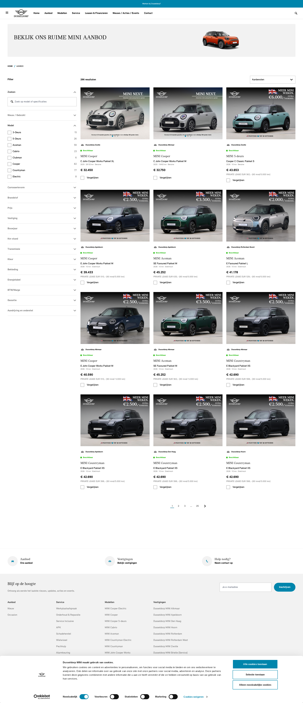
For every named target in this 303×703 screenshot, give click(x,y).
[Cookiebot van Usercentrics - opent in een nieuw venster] (42, 696)
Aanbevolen (258, 79)
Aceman (45, 145)
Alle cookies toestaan (255, 664)
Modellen (62, 13)
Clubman (45, 158)
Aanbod (48, 13)
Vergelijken (92, 178)
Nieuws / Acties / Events (126, 13)
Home (36, 13)
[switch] (114, 696)
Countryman (45, 170)
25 (197, 506)
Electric (45, 176)
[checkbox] (82, 178)
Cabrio (45, 151)
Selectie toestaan (255, 674)
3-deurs (45, 132)
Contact (148, 13)
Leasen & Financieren (96, 13)
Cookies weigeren (194, 696)
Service (76, 13)
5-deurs (45, 139)
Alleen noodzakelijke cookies (255, 684)
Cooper (45, 164)
